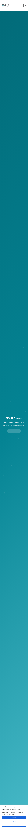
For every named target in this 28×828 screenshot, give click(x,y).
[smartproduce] (5, 5)
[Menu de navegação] (25, 5)
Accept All (14, 817)
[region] (14, 816)
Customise (14, 821)
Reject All (14, 825)
